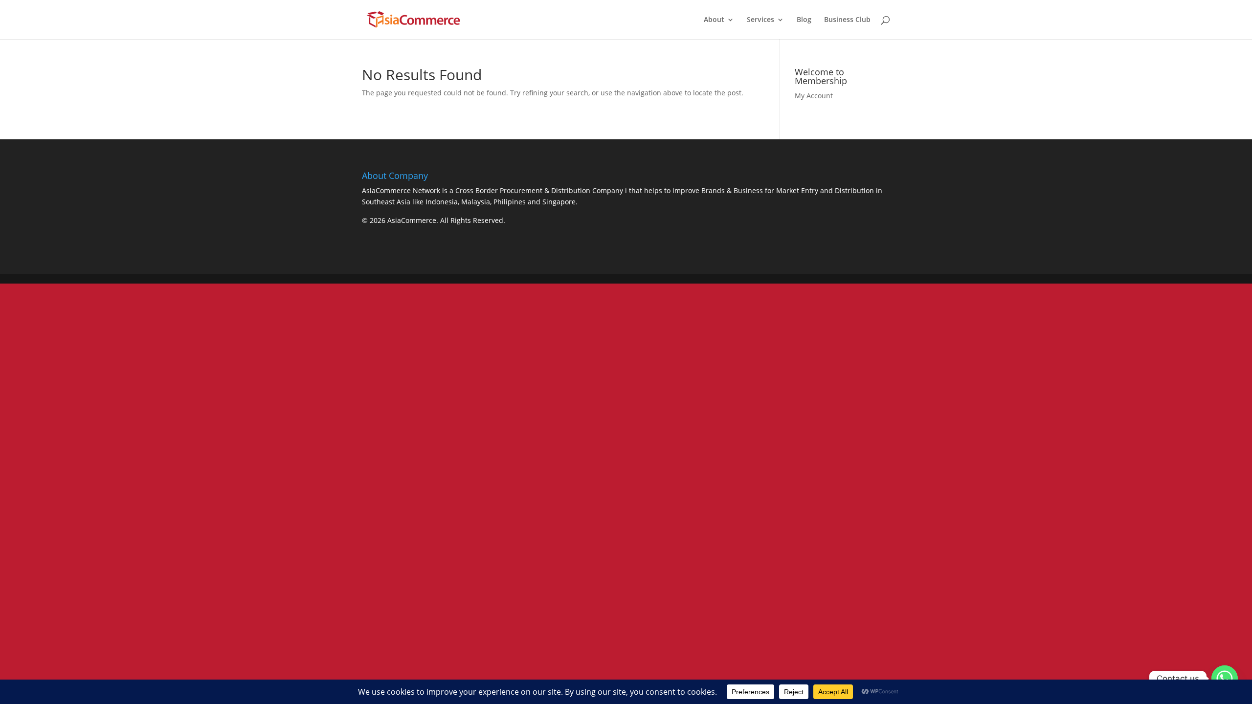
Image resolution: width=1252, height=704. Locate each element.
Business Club (847, 20)
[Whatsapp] (1224, 678)
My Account (814, 95)
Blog (804, 20)
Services (760, 20)
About (714, 20)
